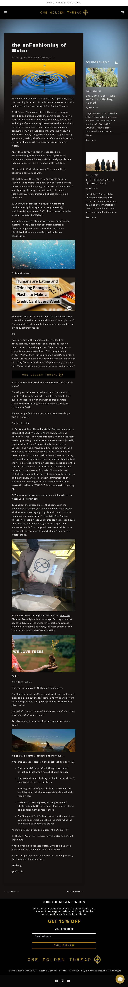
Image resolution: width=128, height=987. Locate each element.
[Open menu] (8, 12)
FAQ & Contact (89, 970)
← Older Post (12, 891)
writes (15, 355)
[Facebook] (56, 981)
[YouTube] (68, 981)
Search (43, 970)
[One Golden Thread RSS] (116, 62)
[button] (120, 979)
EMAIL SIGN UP (64, 945)
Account (52, 970)
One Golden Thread (21, 970)
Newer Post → (75, 891)
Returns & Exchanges (109, 970)
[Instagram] (62, 981)
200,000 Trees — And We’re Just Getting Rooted (101, 99)
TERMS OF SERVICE (69, 970)
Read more (91, 140)
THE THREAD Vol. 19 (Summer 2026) (100, 181)
